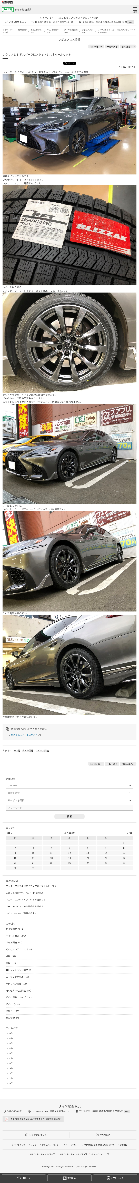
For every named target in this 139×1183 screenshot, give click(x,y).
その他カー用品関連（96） (19, 990)
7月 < (9, 833)
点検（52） (11, 956)
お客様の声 (105, 1134)
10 (33, 852)
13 (87, 852)
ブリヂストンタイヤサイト (40, 1154)
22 (124, 857)
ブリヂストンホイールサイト (71, 1154)
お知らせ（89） (14, 1011)
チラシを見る (117, 1177)
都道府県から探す (36, 31)
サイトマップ (19, 1145)
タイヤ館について (38, 1134)
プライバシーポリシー (51, 1145)
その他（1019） (14, 1004)
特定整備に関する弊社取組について (99, 1145)
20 (87, 857)
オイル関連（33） (15, 942)
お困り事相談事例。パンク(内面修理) (24, 892)
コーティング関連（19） (18, 976)
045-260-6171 (17, 21)
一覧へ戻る (112, 46)
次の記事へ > (128, 46)
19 (69, 857)
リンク (33, 1145)
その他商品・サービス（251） (21, 997)
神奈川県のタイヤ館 (53, 31)
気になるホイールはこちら (24, 735)
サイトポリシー (72, 1145)
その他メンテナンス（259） (20, 949)
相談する (26, 1177)
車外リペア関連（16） (17, 983)
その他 (17, 750)
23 (15, 862)
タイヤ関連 (27, 750)
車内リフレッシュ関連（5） (20, 969)
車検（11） (11, 963)
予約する (71, 1177)
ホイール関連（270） (16, 935)
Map (130, 22)
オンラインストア (98, 1154)
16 (15, 857)
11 (51, 852)
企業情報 (123, 1145)
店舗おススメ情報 (87, 31)
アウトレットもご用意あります (21, 913)
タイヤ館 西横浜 (23, 9)
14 (106, 852)
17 (33, 857)
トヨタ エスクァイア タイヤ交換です (26, 899)
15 (124, 852)
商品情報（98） (14, 1018)
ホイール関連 (42, 750)
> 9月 (129, 833)
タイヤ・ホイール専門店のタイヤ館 (15, 31)
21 (106, 857)
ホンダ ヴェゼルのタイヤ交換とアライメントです (31, 885)
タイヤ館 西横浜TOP (70, 31)
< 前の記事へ (96, 46)
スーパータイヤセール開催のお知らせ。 (26, 906)
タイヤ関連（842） (15, 928)
